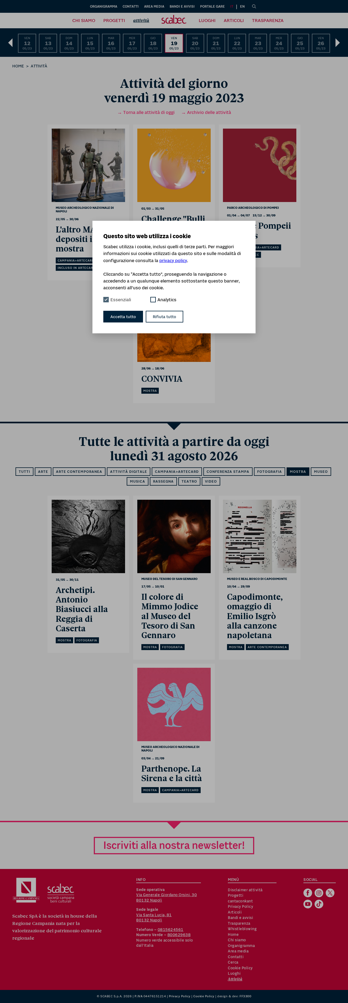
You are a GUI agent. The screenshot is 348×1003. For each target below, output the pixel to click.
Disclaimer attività (245, 889)
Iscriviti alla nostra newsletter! (174, 845)
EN (242, 6)
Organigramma (103, 6)
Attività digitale (128, 471)
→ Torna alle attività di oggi (146, 112)
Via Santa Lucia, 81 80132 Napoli (154, 917)
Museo (321, 471)
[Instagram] (320, 893)
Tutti (24, 471)
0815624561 (171, 929)
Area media (154, 6)
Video (211, 481)
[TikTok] (320, 904)
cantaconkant (240, 901)
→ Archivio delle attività (206, 112)
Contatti (131, 6)
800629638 (179, 934)
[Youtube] (308, 904)
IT (231, 6)
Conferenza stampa (228, 471)
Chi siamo (83, 20)
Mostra (298, 471)
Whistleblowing (242, 928)
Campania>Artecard (177, 471)
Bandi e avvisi (182, 6)
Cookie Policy (240, 967)
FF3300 (245, 996)
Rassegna (163, 481)
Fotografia (269, 471)
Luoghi (207, 20)
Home (18, 66)
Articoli (234, 20)
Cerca (233, 962)
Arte (43, 471)
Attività (141, 20)
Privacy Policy (240, 906)
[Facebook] (308, 893)
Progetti (114, 20)
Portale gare (212, 6)
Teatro (189, 481)
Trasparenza (268, 20)
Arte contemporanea (79, 471)
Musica (137, 481)
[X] (331, 893)
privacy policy (173, 260)
